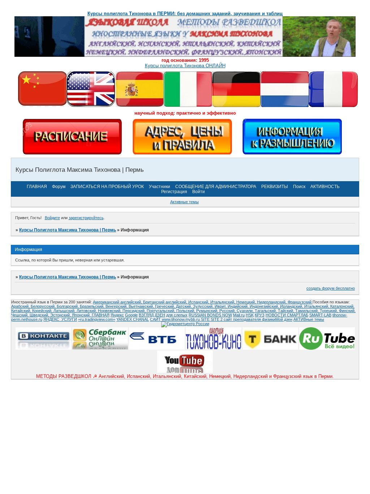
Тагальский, (266, 310)
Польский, (186, 310)
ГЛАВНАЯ (37, 186)
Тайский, (286, 310)
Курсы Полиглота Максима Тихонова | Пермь (67, 230)
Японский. (82, 315)
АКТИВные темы (308, 319)
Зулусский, (204, 306)
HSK (250, 315)
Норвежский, (110, 310)
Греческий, (165, 306)
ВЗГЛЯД (146, 315)
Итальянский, (223, 302)
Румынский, (207, 310)
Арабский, (21, 306)
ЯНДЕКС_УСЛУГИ (60, 319)
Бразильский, (93, 306)
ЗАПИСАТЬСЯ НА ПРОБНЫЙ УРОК (107, 186)
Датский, (184, 306)
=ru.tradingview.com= (96, 319)
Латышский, (65, 310)
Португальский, (161, 310)
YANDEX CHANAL (132, 319)
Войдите (52, 218)
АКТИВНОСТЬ (325, 186)
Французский (300, 302)
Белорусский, (44, 306)
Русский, (228, 310)
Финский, (347, 310)
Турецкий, (329, 310)
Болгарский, (68, 306)
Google (131, 315)
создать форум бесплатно (330, 288)
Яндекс (117, 315)
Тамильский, (307, 310)
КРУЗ (259, 315)
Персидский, (134, 310)
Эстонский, (61, 315)
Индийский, (239, 306)
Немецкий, (246, 302)
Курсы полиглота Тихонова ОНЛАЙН (185, 65)
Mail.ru (239, 315)
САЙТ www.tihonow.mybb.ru (175, 319)
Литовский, (87, 310)
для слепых (177, 315)
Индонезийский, (265, 306)
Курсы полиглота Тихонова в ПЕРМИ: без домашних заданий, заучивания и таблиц (185, 13)
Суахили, (246, 310)
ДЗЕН (160, 315)
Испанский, (199, 302)
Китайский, (21, 310)
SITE (206, 319)
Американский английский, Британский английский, (140, 302)
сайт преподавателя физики (249, 319)
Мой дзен (283, 319)
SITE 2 (217, 319)
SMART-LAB (320, 315)
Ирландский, (292, 306)
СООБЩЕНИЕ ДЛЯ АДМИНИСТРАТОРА (215, 186)
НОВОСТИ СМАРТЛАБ (287, 315)
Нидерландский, (272, 302)
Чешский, (20, 315)
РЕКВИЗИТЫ (274, 186)
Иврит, (221, 306)
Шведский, (40, 315)
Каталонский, (342, 306)
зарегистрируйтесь (86, 218)
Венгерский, (117, 306)
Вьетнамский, (142, 306)
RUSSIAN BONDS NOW (210, 315)
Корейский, (42, 310)
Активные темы (184, 202)
